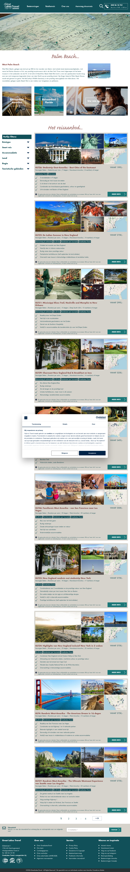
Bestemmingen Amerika (109, 858)
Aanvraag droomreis (84, 6)
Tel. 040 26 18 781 (8, 853)
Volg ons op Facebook (108, 851)
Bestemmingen (33, 6)
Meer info (116, 194)
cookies (50, 433)
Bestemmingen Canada (109, 861)
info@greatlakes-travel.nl (10, 850)
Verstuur (114, 830)
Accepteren (92, 453)
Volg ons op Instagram (108, 853)
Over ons (65, 6)
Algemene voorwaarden (45, 858)
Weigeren (65, 453)
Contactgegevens (42, 851)
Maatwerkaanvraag (75, 853)
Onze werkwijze (42, 853)
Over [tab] (93, 424)
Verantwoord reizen (107, 848)
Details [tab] (65, 424)
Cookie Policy (73, 848)
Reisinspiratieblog (107, 856)
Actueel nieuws (106, 845)
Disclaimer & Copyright (77, 851)
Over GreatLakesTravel (44, 845)
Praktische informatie (76, 856)
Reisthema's (50, 6)
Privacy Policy (73, 845)
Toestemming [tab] (36, 424)
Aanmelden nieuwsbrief (77, 858)
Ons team (40, 848)
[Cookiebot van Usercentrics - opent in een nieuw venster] (97, 417)
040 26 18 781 (117, 5)
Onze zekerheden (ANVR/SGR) (47, 856)
